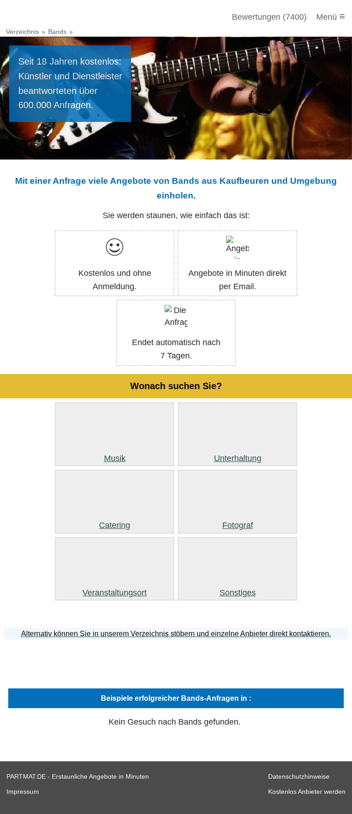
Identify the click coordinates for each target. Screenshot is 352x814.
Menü (330, 16)
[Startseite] (55, 17)
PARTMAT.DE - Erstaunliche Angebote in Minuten (77, 776)
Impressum (22, 791)
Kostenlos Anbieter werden (307, 791)
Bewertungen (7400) (269, 17)
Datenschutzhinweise (299, 776)
